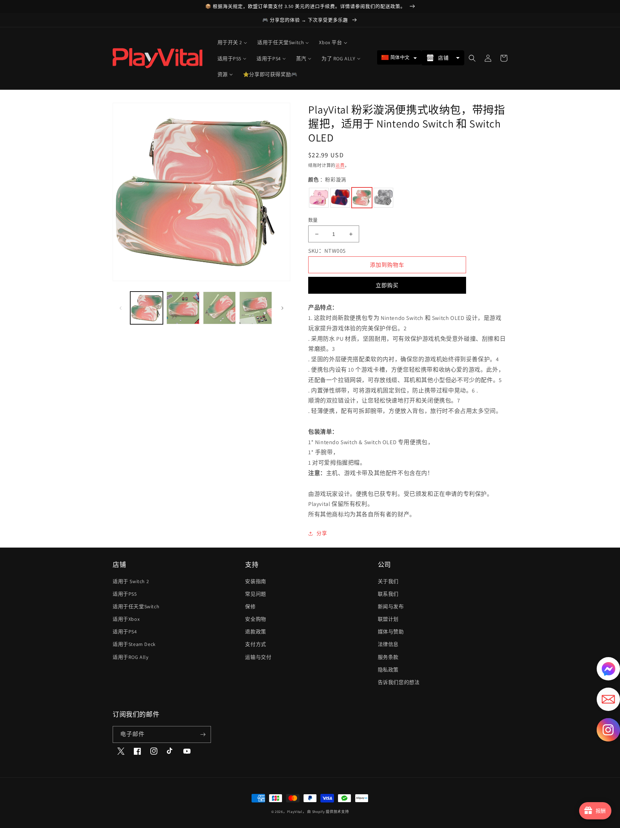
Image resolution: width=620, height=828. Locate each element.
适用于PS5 (125, 594)
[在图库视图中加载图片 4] (255, 308)
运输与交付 (258, 657)
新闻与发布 (391, 606)
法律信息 (388, 644)
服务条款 (388, 657)
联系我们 (388, 594)
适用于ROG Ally (131, 657)
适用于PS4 (125, 631)
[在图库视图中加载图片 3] (219, 308)
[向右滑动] (282, 308)
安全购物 (255, 619)
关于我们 (388, 581)
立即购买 (387, 285)
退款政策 (255, 631)
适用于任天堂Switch (136, 606)
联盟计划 (388, 619)
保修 (250, 606)
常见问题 (255, 594)
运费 (339, 165)
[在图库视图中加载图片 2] (182, 308)
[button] (399, 57)
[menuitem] (232, 42)
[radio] (318, 197)
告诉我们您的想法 (399, 682)
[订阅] (203, 734)
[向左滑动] (120, 308)
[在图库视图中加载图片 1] (146, 308)
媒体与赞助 (391, 631)
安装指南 (255, 581)
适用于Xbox (126, 619)
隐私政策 (388, 669)
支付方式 (255, 644)
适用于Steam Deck (134, 644)
